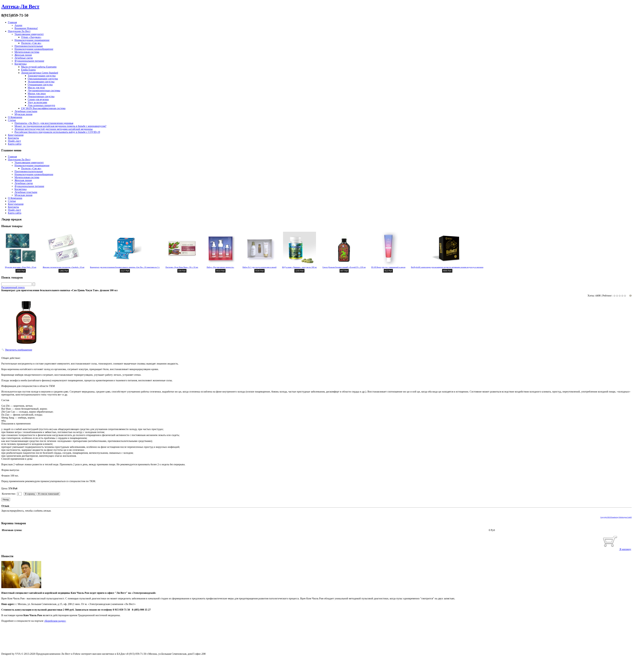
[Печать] (630, 295)
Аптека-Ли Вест (20, 6)
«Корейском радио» (55, 620)
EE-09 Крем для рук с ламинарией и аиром (388, 267)
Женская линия (23, 55)
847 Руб (344, 271)
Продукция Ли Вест (19, 31)
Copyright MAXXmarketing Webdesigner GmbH (616, 517)
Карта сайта (14, 143)
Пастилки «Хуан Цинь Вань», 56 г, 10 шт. (182, 267)
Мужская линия (23, 114)
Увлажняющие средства (41, 81)
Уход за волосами (37, 102)
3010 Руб (220, 271)
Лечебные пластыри (26, 111)
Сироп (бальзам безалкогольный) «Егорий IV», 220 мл (344, 267)
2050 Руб (20, 271)
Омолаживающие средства (43, 78)
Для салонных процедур (41, 105)
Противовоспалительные (29, 46)
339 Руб (182, 271)
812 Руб (388, 271)
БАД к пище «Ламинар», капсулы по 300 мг (299, 267)
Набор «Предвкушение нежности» (220, 267)
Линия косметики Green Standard (39, 72)
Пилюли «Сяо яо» (31, 43)
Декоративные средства (41, 96)
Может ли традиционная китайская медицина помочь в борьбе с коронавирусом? (60, 126)
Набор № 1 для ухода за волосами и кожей (259, 267)
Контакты (13, 138)
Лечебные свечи (24, 57)
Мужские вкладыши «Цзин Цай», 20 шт (20, 267)
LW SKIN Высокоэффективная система (43, 108)
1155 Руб (299, 271)
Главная (12, 22)
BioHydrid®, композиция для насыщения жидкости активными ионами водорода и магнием (447, 267)
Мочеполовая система (27, 52)
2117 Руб (125, 271)
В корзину (625, 549)
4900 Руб (447, 271)
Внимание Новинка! (26, 28)
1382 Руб (63, 271)
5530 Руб (259, 271)
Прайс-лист (14, 141)
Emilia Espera (28, 69)
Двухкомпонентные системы (44, 90)
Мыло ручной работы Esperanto (39, 66)
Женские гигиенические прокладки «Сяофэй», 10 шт (63, 267)
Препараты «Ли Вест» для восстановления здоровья (44, 123)
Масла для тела (36, 87)
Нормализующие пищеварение (32, 40)
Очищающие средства (40, 84)
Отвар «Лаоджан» (31, 37)
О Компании (15, 117)
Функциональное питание (29, 60)
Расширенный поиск (13, 287)
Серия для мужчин (38, 99)
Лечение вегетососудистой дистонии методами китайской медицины (54, 129)
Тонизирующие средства (42, 75)
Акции (18, 25)
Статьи (12, 120)
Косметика (21, 63)
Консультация (15, 135)
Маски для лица (37, 93)
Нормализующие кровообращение (34, 49)
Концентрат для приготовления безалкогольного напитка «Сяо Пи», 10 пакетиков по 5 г (125, 267)
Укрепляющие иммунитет (29, 34)
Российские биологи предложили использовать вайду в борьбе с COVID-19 (57, 132)
